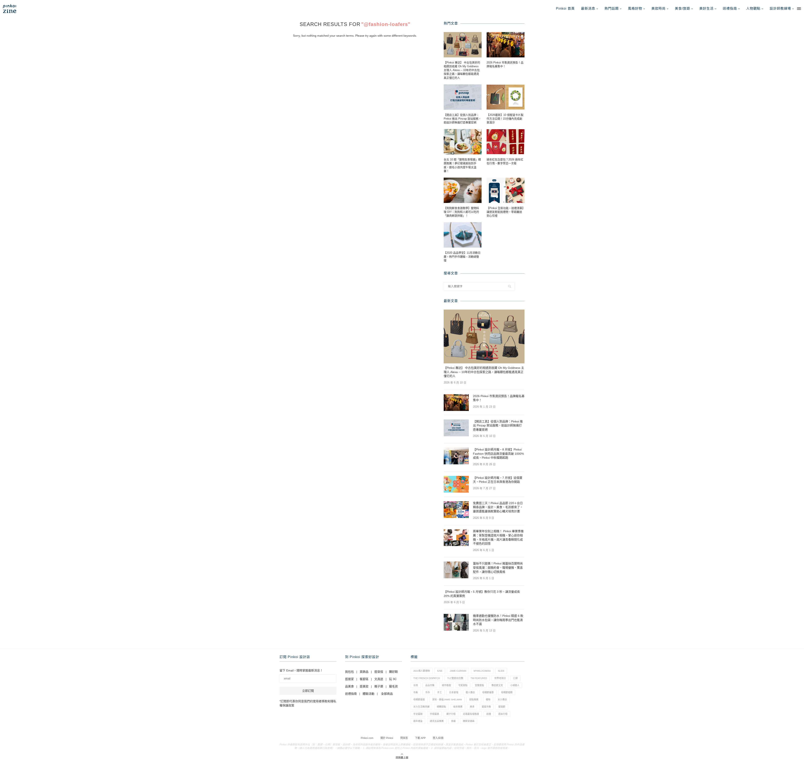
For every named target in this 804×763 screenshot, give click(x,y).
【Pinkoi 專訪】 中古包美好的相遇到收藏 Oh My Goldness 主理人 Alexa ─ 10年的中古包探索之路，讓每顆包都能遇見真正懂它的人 (462, 70)
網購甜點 (441, 706)
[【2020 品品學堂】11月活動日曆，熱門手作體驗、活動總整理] (463, 235)
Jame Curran (458, 671)
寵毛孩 (393, 686)
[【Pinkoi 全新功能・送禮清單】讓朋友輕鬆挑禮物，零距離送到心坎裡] (505, 190)
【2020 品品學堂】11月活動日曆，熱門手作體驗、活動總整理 (462, 256)
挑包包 (349, 671)
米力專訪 (502, 699)
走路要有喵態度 (471, 714)
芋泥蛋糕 (418, 714)
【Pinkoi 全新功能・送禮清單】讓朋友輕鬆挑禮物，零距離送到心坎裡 (505, 212)
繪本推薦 (458, 706)
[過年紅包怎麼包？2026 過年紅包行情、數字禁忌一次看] (505, 141)
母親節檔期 (507, 692)
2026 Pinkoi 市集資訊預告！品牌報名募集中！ (505, 64)
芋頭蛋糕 (434, 714)
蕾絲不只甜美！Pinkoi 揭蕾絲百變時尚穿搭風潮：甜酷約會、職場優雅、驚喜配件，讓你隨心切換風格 (498, 567)
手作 (427, 692)
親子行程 (451, 714)
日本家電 (453, 692)
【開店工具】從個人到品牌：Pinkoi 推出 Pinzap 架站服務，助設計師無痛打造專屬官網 (462, 118)
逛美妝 (364, 686)
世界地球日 (500, 678)
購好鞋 (393, 671)
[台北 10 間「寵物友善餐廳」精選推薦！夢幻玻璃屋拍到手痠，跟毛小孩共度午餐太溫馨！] (463, 141)
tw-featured (478, 678)
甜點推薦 (473, 699)
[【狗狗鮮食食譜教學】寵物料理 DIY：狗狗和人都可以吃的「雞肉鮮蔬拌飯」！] (463, 190)
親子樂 (378, 686)
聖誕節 (501, 706)
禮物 (488, 699)
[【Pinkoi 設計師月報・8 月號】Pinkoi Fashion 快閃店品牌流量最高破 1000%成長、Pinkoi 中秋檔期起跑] (456, 456)
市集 (415, 692)
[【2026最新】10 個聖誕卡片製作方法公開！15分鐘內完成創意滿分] (505, 97)
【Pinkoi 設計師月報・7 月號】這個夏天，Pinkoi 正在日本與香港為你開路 (497, 480)
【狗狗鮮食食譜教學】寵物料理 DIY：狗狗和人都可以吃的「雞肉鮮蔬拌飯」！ (461, 212)
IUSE (439, 671)
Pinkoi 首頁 (565, 8)
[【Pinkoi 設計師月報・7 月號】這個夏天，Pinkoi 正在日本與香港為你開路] (456, 484)
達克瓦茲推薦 (437, 721)
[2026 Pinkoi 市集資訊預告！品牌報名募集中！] (505, 44)
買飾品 (364, 671)
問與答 (404, 738)
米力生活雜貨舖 (421, 706)
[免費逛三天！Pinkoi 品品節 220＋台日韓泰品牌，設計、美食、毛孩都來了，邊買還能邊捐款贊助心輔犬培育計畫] (456, 509)
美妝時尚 (658, 8)
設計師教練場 (780, 8)
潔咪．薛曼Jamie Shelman (447, 699)
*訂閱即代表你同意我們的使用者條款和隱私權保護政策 (308, 703)
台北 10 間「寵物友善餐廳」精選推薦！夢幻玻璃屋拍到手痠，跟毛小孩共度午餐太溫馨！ (462, 165)
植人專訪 (470, 692)
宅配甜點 (463, 685)
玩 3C (393, 679)
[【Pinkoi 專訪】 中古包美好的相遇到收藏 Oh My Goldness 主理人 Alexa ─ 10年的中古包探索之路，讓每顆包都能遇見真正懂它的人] (463, 44)
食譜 (453, 721)
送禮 (488, 714)
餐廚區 (364, 679)
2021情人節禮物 (421, 671)
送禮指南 (730, 8)
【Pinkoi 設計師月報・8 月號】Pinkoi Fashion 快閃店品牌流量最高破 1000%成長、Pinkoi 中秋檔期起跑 (498, 453)
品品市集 (429, 685)
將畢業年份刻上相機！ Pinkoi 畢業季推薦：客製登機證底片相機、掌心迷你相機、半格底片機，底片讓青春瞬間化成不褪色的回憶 (498, 537)
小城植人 (514, 685)
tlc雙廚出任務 (455, 678)
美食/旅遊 (682, 8)
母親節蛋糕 (419, 699)
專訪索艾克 (497, 685)
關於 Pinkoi (386, 738)
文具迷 (378, 679)
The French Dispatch (426, 678)
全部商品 (387, 693)
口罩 (515, 678)
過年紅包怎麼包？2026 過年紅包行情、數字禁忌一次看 (505, 161)
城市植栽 (446, 685)
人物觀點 (753, 8)
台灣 (415, 685)
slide (501, 671)
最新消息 (588, 8)
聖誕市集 (486, 706)
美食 (472, 706)
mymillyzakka (482, 671)
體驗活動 (368, 693)
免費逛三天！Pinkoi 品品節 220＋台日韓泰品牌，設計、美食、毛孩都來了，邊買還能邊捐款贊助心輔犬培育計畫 (498, 507)
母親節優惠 (488, 692)
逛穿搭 (378, 671)
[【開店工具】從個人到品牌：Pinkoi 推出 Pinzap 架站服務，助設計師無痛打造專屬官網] (463, 97)
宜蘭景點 (479, 685)
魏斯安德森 (468, 721)
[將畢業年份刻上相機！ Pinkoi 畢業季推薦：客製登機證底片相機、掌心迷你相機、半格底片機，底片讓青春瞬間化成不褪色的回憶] (456, 537)
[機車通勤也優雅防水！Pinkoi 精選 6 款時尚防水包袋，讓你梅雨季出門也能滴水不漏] (456, 622)
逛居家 (349, 679)
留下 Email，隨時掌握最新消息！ (301, 670)
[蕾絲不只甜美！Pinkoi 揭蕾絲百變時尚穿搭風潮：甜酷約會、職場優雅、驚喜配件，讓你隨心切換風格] (456, 570)
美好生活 (706, 8)
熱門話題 (611, 8)
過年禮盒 (418, 721)
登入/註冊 (438, 738)
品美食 (349, 686)
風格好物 (635, 8)
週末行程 (503, 714)
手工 (439, 692)
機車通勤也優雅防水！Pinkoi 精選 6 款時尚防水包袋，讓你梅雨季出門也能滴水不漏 (498, 620)
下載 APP (420, 738)
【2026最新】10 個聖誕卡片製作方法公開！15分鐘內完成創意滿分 (505, 118)
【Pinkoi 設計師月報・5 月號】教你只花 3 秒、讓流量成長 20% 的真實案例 (482, 594)
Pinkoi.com (367, 738)
